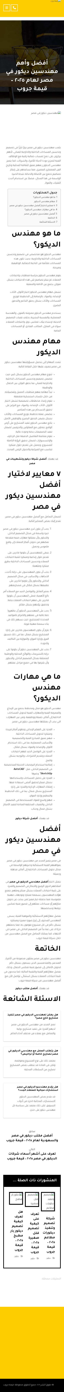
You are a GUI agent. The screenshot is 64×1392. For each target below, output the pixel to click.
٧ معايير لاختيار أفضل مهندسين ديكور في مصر (32, 206)
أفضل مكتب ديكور (27, 988)
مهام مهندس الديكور (44, 202)
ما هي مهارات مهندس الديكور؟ (40, 210)
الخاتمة (51, 218)
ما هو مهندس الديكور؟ (44, 197)
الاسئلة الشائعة (47, 222)
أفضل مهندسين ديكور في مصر (39, 214)
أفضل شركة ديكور (27, 818)
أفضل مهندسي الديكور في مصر (29, 882)
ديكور (48, 1258)
